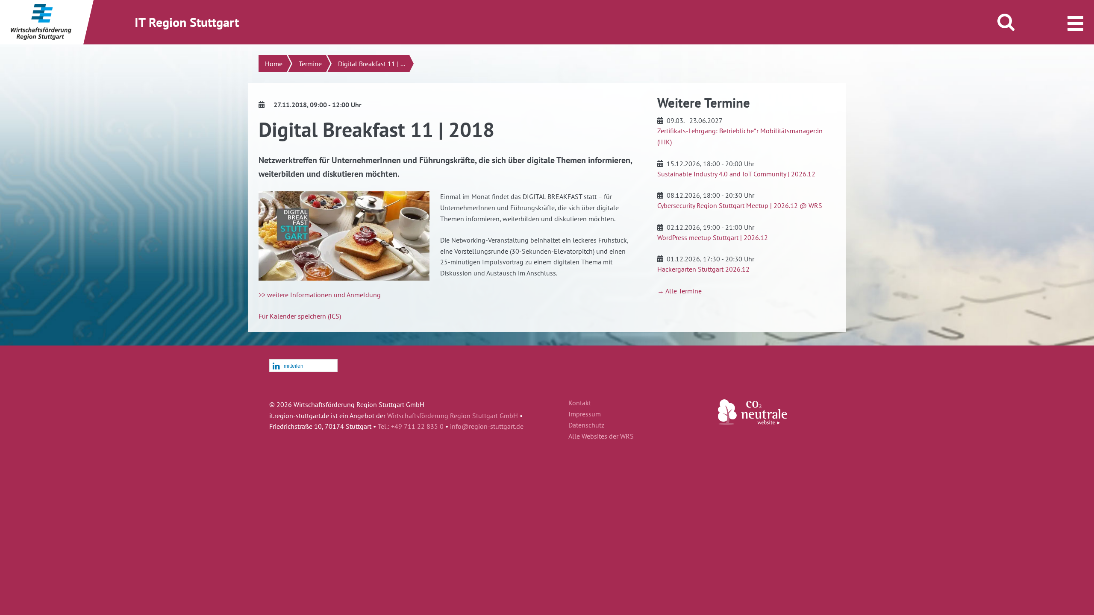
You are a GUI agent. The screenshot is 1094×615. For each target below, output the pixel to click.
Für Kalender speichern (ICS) (300, 316)
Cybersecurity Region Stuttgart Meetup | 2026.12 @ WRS (739, 205)
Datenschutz (586, 425)
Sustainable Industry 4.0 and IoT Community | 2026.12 (736, 174)
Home (273, 63)
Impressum (584, 414)
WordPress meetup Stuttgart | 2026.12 (712, 237)
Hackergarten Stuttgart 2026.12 (703, 269)
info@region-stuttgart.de (486, 426)
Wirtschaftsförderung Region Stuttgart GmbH (452, 415)
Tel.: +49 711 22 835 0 (411, 426)
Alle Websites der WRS (601, 436)
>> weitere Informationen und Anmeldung (320, 294)
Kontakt (579, 403)
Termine (310, 63)
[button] (303, 366)
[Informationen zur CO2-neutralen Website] (752, 422)
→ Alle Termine (679, 291)
